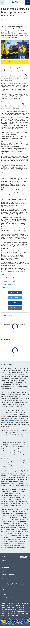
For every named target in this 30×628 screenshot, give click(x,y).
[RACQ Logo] (24, 557)
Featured (13, 281)
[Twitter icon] (7, 583)
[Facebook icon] (3, 583)
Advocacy (5, 275)
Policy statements (7, 287)
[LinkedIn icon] (21, 583)
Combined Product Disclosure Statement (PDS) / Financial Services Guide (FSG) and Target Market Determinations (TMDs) (14, 543)
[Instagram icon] (17, 583)
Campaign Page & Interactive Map (15, 62)
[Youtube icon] (12, 583)
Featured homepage (7, 284)
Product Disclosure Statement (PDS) (13, 420)
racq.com (10, 547)
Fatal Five (5, 281)
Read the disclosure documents (10, 459)
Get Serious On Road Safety (10, 278)
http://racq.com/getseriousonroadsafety (15, 271)
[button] (2, 2)
